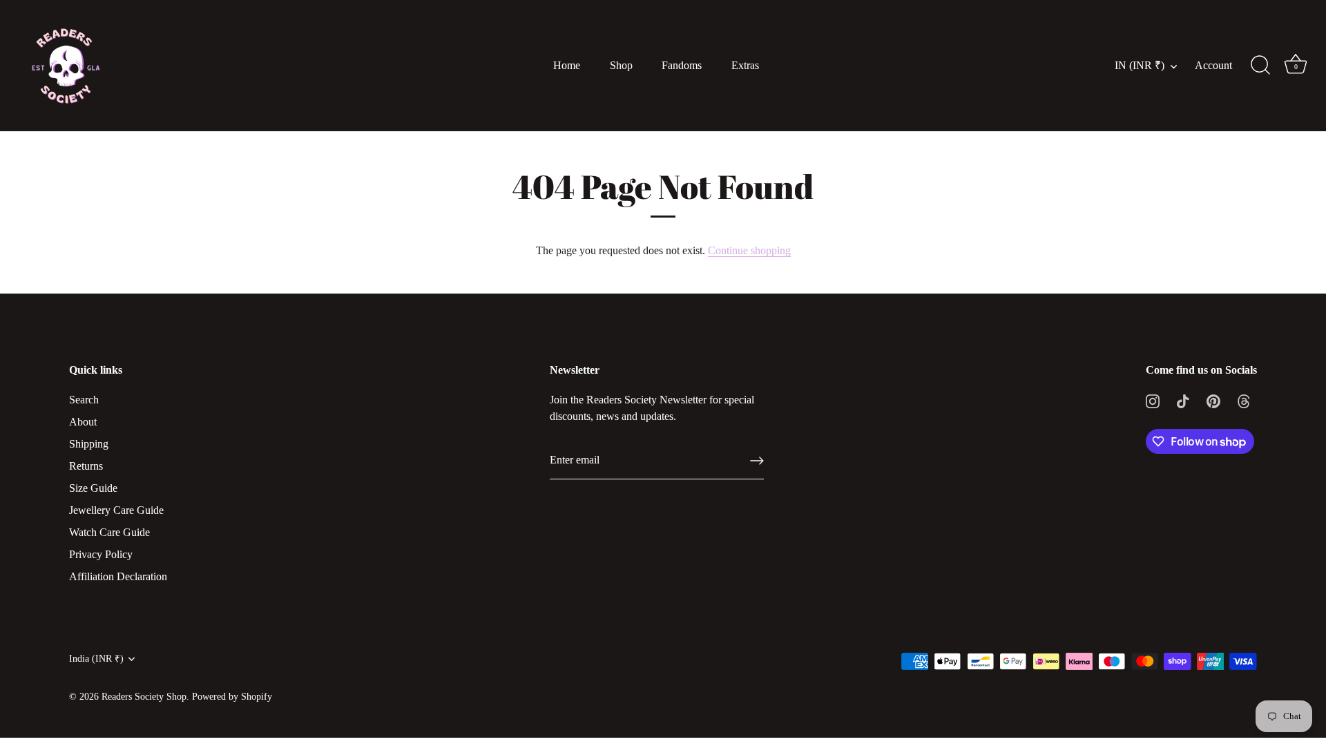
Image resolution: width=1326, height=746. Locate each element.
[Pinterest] (1213, 399)
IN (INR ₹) (1139, 65)
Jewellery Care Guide (116, 510)
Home (566, 65)
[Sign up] (757, 461)
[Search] (1260, 65)
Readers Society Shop (144, 696)
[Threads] (1244, 399)
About (83, 422)
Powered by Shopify (232, 696)
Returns (86, 466)
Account (1213, 65)
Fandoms (682, 65)
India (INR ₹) (96, 658)
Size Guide (93, 488)
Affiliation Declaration (118, 576)
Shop (621, 65)
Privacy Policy (101, 554)
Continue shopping (749, 250)
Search (84, 399)
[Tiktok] (1183, 399)
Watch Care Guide (109, 532)
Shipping (88, 444)
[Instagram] (1153, 399)
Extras (745, 65)
